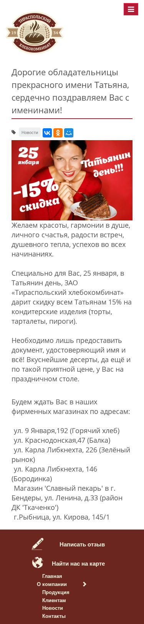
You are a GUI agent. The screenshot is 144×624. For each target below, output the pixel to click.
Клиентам (54, 600)
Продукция (56, 592)
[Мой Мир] (68, 132)
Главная (52, 575)
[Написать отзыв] (37, 542)
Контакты (54, 615)
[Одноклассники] (58, 132)
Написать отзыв (82, 544)
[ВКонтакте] (47, 132)
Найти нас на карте (78, 563)
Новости (52, 607)
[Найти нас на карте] (37, 562)
